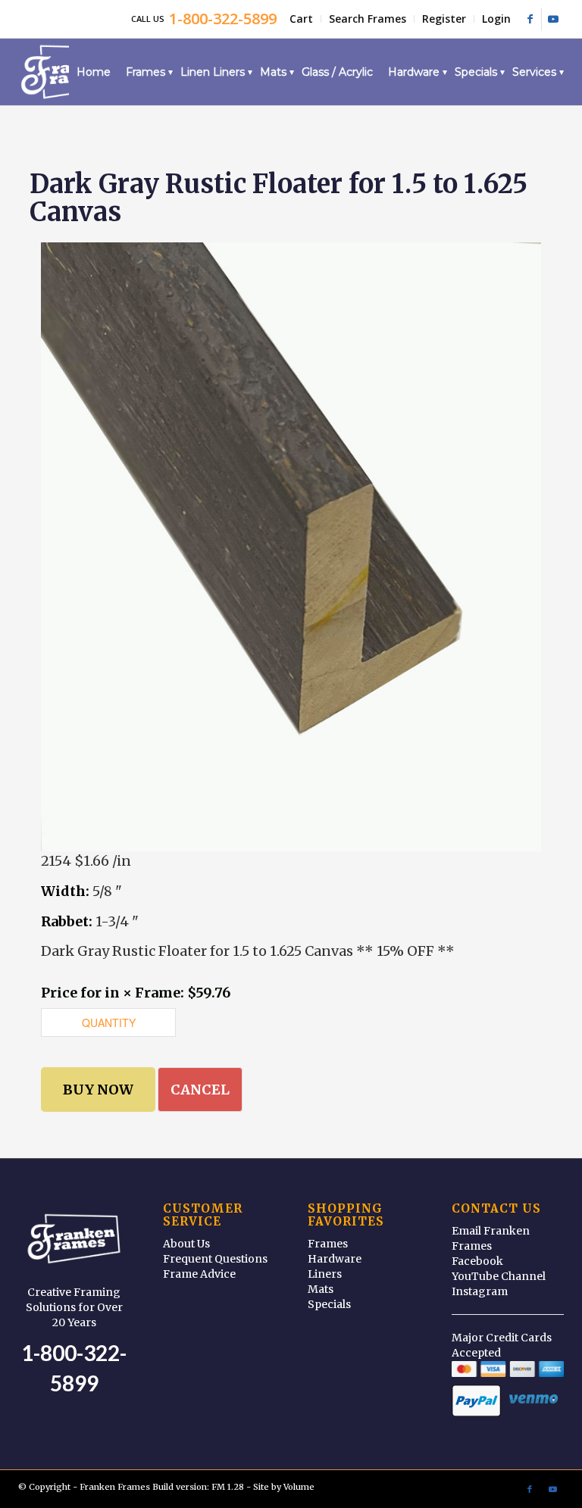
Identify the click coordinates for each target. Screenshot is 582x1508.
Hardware (334, 1259)
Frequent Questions (215, 1259)
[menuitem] (301, 19)
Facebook (477, 1261)
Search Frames (367, 18)
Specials (329, 1304)
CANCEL (200, 1089)
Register (444, 18)
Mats (320, 1289)
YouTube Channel (499, 1276)
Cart (301, 18)
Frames (328, 1243)
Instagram (480, 1291)
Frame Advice (199, 1274)
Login (496, 18)
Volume (298, 1486)
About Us (186, 1243)
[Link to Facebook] (530, 19)
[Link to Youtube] (553, 19)
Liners (325, 1274)
